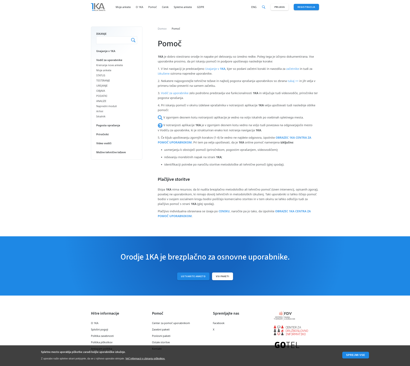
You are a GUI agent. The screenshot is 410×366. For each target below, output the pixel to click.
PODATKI (101, 96)
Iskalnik (101, 116)
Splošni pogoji (99, 329)
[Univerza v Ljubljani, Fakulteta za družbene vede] (296, 316)
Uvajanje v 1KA (105, 51)
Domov (162, 28)
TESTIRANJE (103, 80)
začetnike (292, 69)
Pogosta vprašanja (108, 125)
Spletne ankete (183, 7)
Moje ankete (123, 7)
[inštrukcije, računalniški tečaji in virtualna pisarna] (296, 345)
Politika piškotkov (101, 342)
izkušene (164, 73)
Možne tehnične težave (111, 152)
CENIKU (224, 211)
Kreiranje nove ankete (109, 65)
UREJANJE (102, 85)
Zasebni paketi (161, 329)
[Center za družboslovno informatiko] (296, 330)
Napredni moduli (106, 106)
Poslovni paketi (161, 336)
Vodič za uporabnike (109, 60)
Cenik (165, 7)
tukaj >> (293, 81)
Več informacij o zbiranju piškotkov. (145, 358)
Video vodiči (103, 143)
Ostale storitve (161, 342)
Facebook (219, 323)
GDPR (200, 7)
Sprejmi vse (355, 355)
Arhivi (99, 111)
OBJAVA (100, 91)
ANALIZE (101, 101)
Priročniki (102, 134)
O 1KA (139, 7)
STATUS (100, 75)
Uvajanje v (215, 69)
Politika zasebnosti (102, 336)
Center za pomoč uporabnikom (171, 323)
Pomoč (152, 7)
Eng (254, 7)
